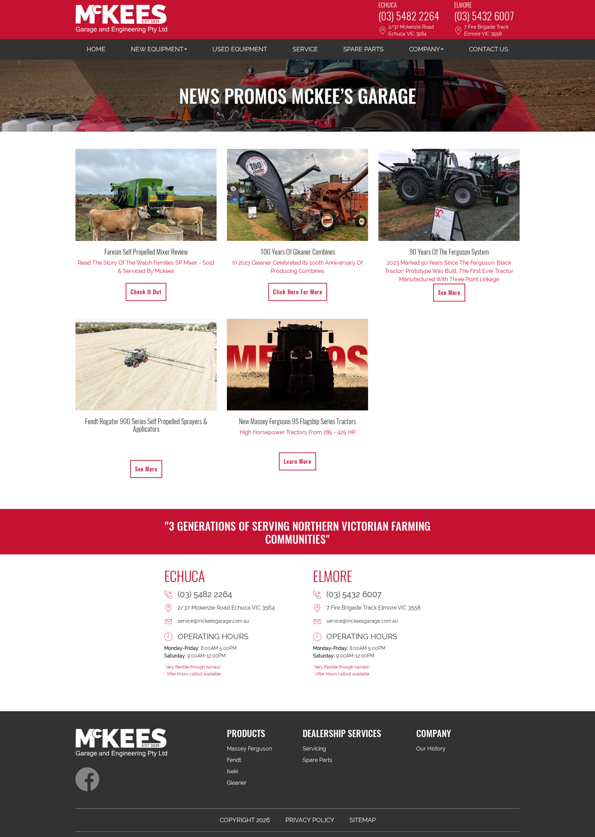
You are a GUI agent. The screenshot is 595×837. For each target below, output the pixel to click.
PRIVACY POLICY (309, 820)
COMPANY (424, 49)
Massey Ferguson (249, 748)
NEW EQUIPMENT (157, 49)
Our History (431, 748)
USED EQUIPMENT (239, 49)
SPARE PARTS (363, 49)
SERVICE (305, 49)
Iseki (232, 771)
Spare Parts (317, 760)
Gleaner (237, 782)
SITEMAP (362, 820)
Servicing (314, 748)
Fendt (234, 760)
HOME (96, 49)
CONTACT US (488, 49)
